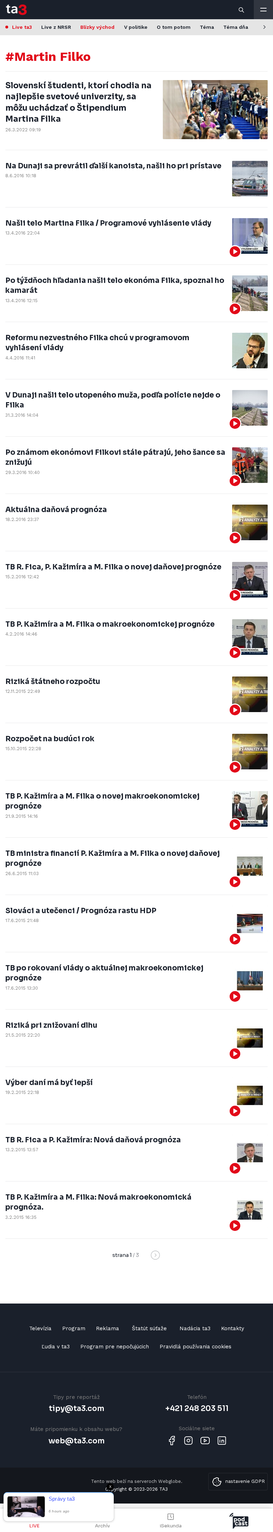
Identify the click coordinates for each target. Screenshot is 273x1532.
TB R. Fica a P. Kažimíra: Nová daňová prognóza (93, 1139)
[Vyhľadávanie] (241, 9)
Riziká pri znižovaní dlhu (51, 1025)
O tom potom (174, 27)
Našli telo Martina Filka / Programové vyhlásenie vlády (108, 223)
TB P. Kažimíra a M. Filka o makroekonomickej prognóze (110, 624)
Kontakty (232, 1328)
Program (73, 1328)
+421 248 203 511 (197, 1408)
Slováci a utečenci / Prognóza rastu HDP (80, 910)
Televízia (40, 1328)
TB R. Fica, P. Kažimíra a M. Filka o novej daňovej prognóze (113, 567)
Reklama (107, 1328)
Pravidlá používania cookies (195, 1346)
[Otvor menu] (263, 9)
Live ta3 (22, 27)
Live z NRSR (56, 27)
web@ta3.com (76, 1441)
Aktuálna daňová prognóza (56, 509)
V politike (136, 27)
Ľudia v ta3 (56, 1346)
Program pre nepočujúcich (114, 1346)
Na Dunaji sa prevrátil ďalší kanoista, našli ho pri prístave (113, 165)
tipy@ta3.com (76, 1408)
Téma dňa (235, 27)
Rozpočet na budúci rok (50, 738)
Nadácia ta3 (195, 1328)
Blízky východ (97, 27)
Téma (207, 27)
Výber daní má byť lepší (49, 1082)
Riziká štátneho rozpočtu (52, 681)
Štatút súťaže (149, 1328)
